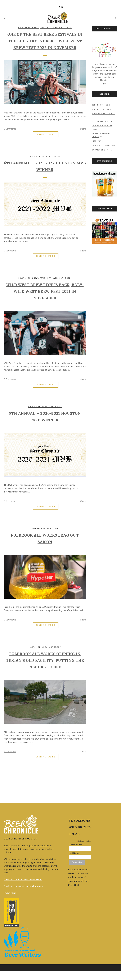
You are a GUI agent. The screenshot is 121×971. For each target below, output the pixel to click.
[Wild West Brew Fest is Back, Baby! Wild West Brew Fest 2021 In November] (45, 333)
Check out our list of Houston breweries (23, 879)
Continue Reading (45, 134)
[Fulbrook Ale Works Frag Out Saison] (45, 577)
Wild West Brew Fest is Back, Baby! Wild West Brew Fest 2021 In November (45, 291)
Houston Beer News (28, 28)
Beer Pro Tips (99, 105)
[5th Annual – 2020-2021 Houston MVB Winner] (45, 455)
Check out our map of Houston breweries (23, 886)
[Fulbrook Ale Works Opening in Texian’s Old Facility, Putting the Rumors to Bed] (45, 702)
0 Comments (10, 129)
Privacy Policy (10, 892)
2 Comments (10, 751)
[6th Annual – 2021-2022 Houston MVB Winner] (45, 204)
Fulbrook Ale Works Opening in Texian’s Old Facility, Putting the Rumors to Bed (45, 660)
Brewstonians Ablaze (103, 114)
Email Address (76, 844)
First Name (74, 853)
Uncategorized (100, 150)
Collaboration (100, 121)
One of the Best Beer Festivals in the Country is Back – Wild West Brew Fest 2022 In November (44, 41)
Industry (96, 141)
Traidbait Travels (49, 28)
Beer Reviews (38, 528)
